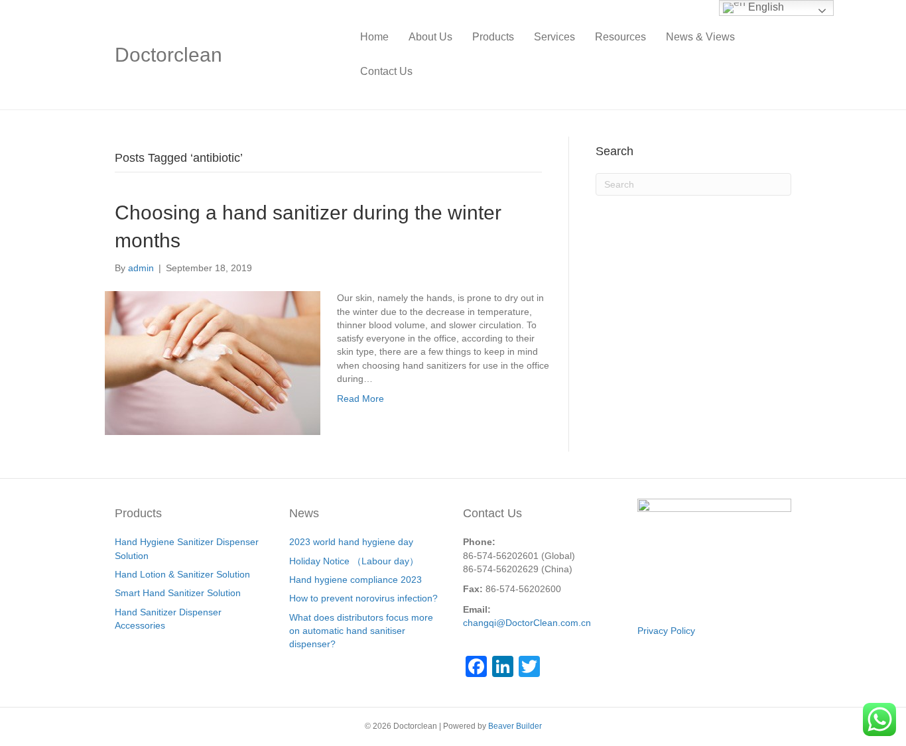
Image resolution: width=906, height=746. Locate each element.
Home (374, 36)
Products (493, 36)
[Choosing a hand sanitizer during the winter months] (212, 362)
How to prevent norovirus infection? (363, 598)
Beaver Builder (515, 726)
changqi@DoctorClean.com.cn (527, 622)
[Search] (781, 54)
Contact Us (386, 71)
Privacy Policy (666, 630)
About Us (430, 36)
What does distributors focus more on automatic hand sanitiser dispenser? (361, 631)
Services (554, 36)
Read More (360, 398)
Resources (620, 36)
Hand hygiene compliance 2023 (355, 579)
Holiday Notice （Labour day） (354, 561)
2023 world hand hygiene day (351, 541)
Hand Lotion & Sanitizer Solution (182, 574)
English (764, 7)
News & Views (700, 36)
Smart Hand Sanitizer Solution (178, 593)
